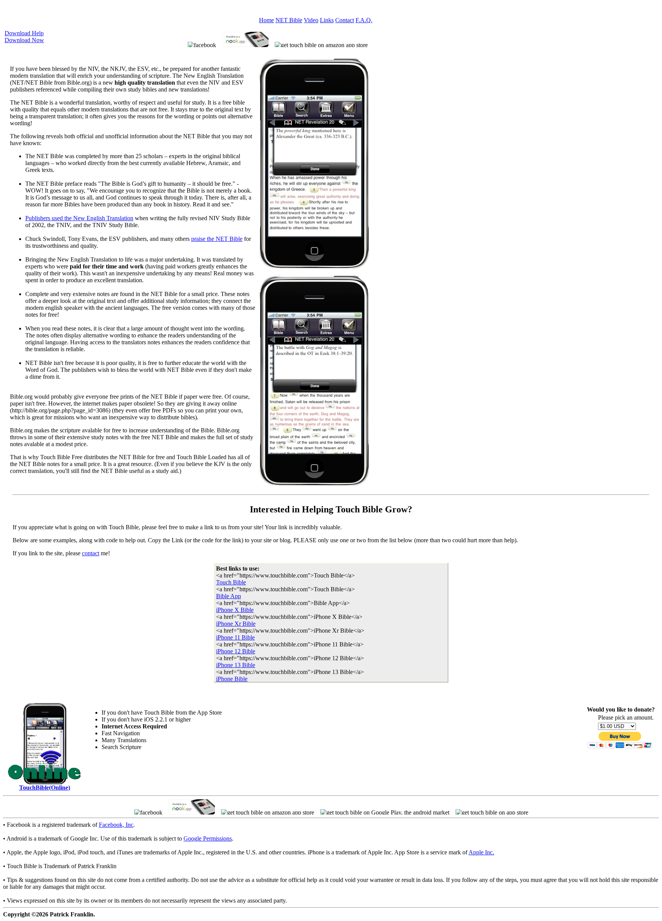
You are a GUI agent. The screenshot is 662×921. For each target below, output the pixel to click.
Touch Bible (231, 582)
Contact (344, 20)
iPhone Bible (231, 679)
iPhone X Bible (235, 610)
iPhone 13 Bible (235, 665)
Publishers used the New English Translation (79, 218)
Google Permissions (208, 838)
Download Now (24, 40)
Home (266, 20)
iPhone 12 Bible (235, 651)
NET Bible (288, 20)
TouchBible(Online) (44, 787)
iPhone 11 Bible (235, 637)
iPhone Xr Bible (236, 623)
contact (90, 553)
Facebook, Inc (116, 824)
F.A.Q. (364, 20)
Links (327, 20)
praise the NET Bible (217, 239)
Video (311, 20)
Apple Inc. (481, 852)
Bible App (228, 596)
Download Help (24, 33)
